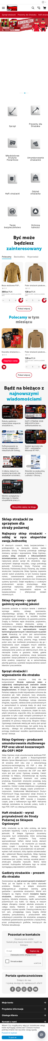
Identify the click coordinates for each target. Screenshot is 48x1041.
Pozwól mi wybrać (9, 1033)
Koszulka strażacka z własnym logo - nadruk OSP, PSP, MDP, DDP (11, 352)
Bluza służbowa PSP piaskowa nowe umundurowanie (10, 285)
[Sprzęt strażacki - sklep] (12, 8)
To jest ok (12, 1037)
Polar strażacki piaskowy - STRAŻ (35, 285)
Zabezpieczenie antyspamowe (23, 955)
